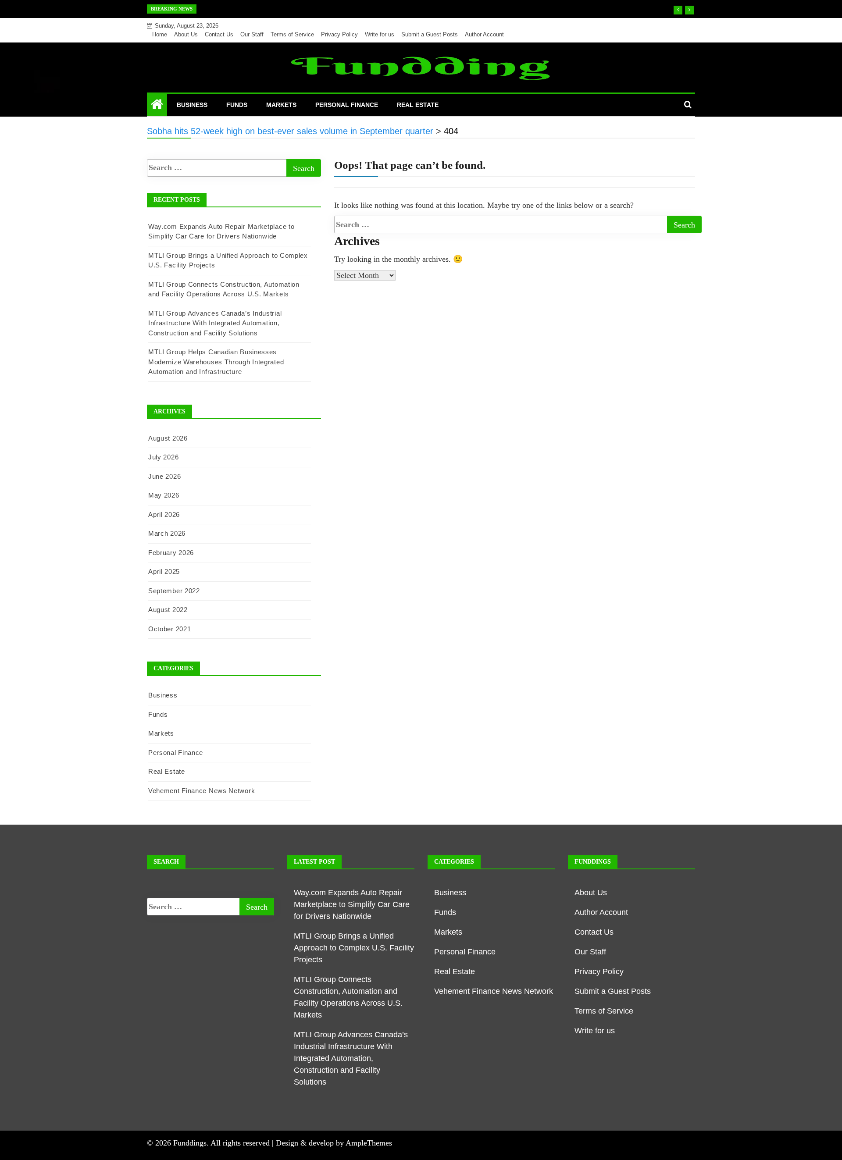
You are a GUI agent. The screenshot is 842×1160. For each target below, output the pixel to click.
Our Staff (252, 34)
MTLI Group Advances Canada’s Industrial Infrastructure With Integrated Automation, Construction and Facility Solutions (215, 323)
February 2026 (171, 552)
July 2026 (163, 457)
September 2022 (174, 590)
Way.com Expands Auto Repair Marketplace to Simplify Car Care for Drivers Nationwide (352, 904)
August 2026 (168, 438)
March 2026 (167, 533)
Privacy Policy (339, 34)
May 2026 (163, 495)
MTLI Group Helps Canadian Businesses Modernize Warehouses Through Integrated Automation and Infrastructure (216, 361)
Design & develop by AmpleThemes (334, 1143)
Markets (281, 104)
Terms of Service (292, 34)
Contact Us (219, 34)
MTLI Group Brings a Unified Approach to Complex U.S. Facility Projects (354, 948)
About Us (186, 34)
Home (159, 34)
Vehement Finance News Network (201, 790)
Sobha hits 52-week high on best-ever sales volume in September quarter (318, 8)
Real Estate (418, 104)
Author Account (484, 34)
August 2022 (168, 609)
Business (192, 104)
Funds (236, 104)
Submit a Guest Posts (429, 34)
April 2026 (164, 514)
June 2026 (164, 476)
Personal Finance (346, 104)
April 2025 (164, 571)
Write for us (379, 34)
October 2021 (169, 629)
